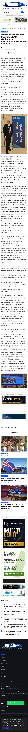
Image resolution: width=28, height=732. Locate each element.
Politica (3, 666)
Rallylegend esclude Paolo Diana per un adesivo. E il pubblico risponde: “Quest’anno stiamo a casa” (15, 632)
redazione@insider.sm (8, 707)
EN (25, 12)
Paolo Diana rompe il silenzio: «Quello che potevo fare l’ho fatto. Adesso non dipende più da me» (15, 626)
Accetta (6, 728)
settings (22, 725)
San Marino (5, 502)
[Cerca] (26, 5)
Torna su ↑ (4, 710)
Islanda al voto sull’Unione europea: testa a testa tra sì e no (13, 479)
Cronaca (3, 669)
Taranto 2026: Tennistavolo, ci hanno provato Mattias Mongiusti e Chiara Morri (13, 506)
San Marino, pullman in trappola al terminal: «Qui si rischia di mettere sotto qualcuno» (15, 619)
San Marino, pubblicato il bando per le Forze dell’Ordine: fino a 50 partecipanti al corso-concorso (15, 613)
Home (2, 24)
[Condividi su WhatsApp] (8, 53)
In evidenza (4, 660)
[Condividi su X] (15, 53)
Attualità (8, 24)
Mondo (3, 672)
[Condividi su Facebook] (12, 53)
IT (22, 12)
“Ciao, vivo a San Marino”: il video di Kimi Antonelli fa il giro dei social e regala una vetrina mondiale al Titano (14, 606)
